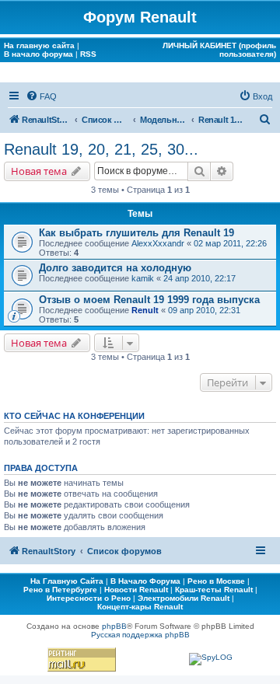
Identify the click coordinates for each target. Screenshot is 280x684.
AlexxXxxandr (157, 243)
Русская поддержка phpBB (140, 634)
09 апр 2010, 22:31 (204, 310)
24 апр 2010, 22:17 (199, 278)
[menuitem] (41, 96)
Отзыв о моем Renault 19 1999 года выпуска (149, 299)
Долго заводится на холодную (115, 268)
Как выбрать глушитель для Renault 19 (136, 233)
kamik (142, 278)
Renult (145, 310)
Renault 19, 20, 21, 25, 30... (101, 149)
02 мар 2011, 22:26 (230, 243)
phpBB (114, 626)
